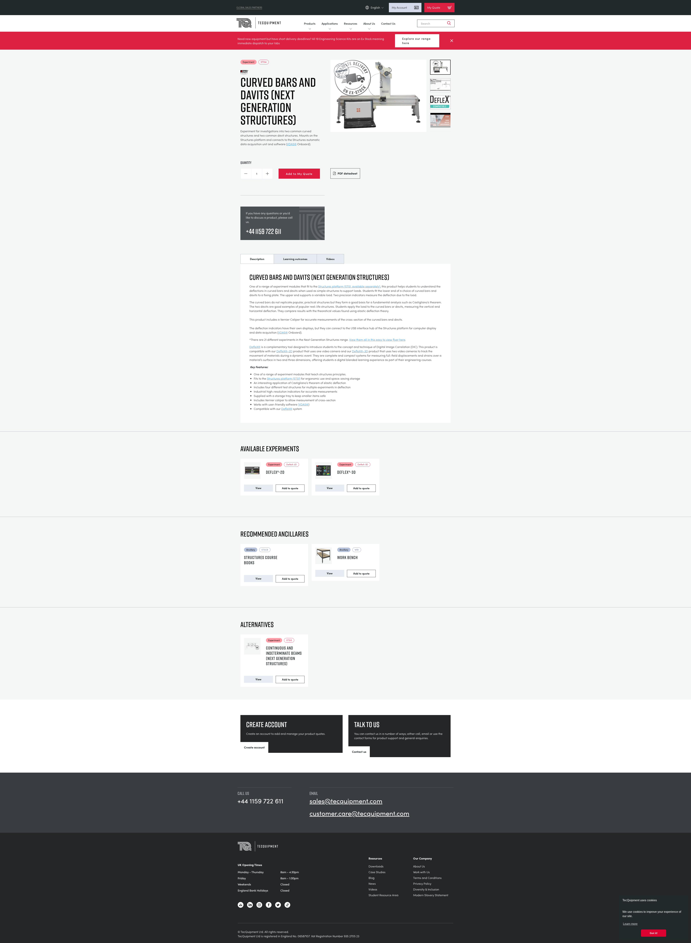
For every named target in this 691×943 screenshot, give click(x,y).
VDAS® (292, 144)
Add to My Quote (299, 174)
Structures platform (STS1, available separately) (349, 286)
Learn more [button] (630, 923)
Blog (371, 878)
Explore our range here (416, 41)
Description (257, 259)
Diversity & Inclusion (426, 889)
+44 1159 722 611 (263, 231)
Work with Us (421, 872)
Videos (330, 259)
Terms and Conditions (427, 878)
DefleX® (254, 347)
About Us (369, 23)
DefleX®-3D (360, 351)
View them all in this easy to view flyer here (377, 340)
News (372, 883)
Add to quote (290, 488)
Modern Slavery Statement (430, 895)
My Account (399, 7)
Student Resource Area (383, 895)
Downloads (376, 866)
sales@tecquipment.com (346, 800)
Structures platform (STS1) (283, 378)
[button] (245, 173)
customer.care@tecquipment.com (359, 813)
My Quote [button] (433, 7)
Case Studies (377, 872)
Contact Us (388, 23)
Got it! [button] (654, 933)
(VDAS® (303, 404)
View (258, 488)
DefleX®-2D (284, 351)
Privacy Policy (422, 883)
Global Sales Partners (249, 7)
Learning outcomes (295, 259)
